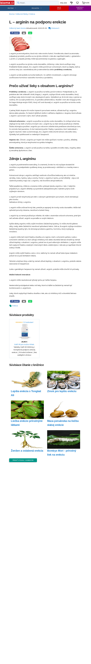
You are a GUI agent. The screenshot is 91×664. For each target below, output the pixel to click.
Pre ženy (11, 8)
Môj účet (63, 3)
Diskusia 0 (53, 28)
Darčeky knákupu (79, 8)
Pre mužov (35, 8)
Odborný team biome (17, 28)
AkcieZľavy (59, 8)
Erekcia (15, 306)
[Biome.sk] (7, 3)
